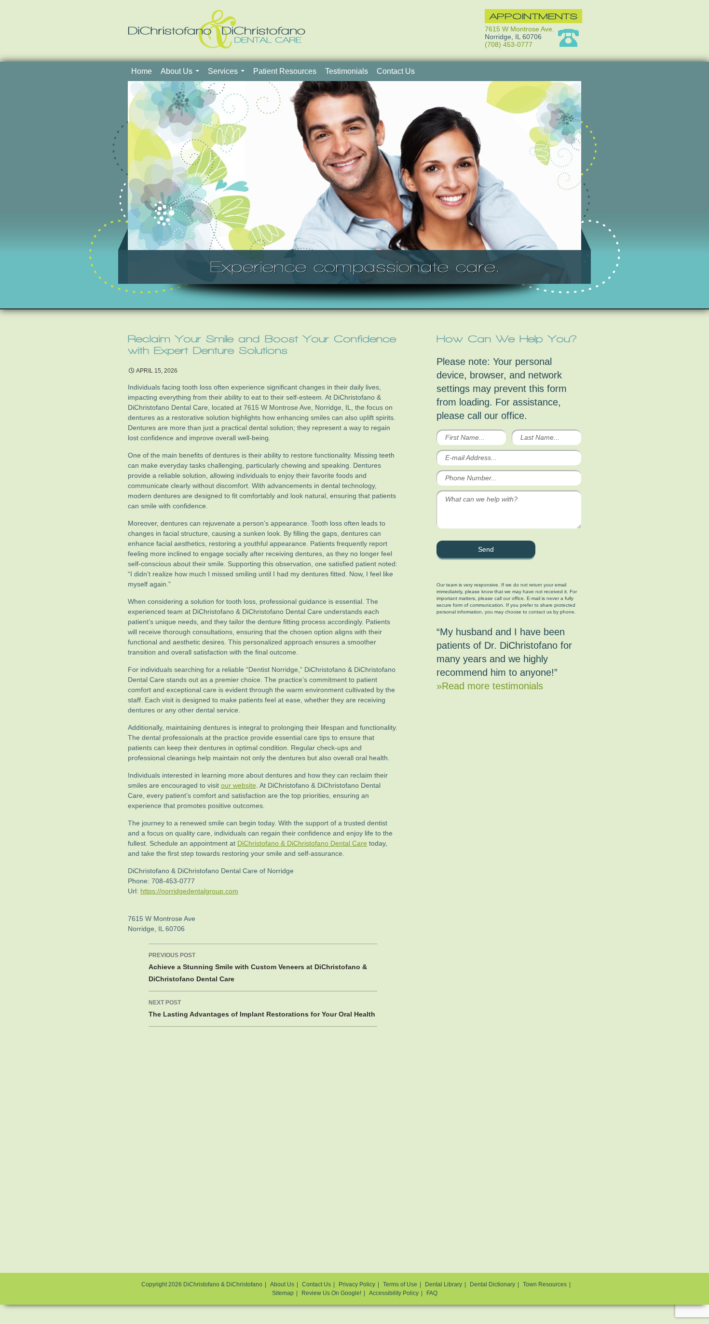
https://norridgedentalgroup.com (189, 891)
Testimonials (346, 71)
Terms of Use (400, 1284)
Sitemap (283, 1293)
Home (141, 71)
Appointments (533, 16)
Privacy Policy (357, 1284)
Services (223, 71)
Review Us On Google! (331, 1293)
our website (238, 785)
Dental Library (443, 1284)
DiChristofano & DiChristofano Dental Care (302, 843)
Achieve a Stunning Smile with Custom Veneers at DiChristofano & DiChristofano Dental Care (258, 967)
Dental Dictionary (492, 1284)
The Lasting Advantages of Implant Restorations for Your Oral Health (262, 1008)
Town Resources (545, 1284)
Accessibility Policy (394, 1293)
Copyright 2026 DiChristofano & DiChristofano (201, 1284)
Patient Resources (284, 71)
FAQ (431, 1293)
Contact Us (396, 71)
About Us (176, 71)
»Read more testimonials (489, 686)
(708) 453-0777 (508, 44)
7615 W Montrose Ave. (519, 29)
